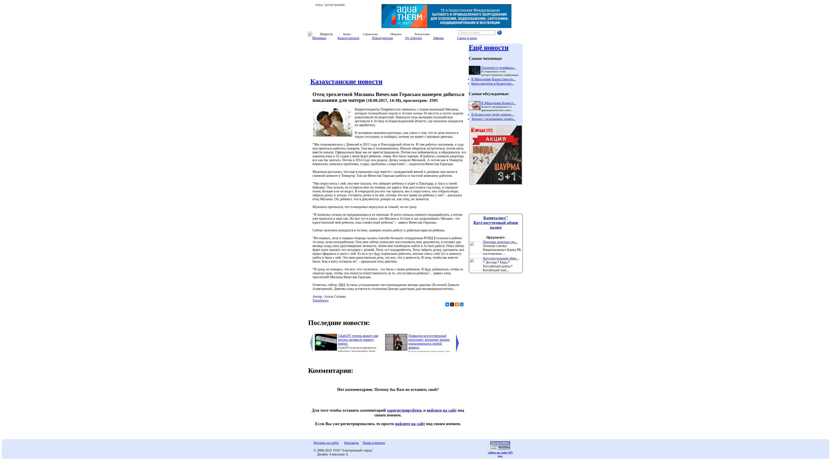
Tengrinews (320, 300)
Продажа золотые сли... (500, 242)
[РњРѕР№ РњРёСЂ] (462, 304)
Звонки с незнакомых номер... (493, 119)
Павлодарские (382, 38)
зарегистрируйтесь (404, 410)
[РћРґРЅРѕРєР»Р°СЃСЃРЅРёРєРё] (457, 304)
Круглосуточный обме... (501, 258)
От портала (413, 38)
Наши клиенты (374, 443)
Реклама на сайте (326, 443)
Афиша (438, 38)
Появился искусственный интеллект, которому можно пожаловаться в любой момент (429, 341)
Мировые (319, 38)
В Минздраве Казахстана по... (493, 79)
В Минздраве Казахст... (498, 103)
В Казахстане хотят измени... (492, 114)
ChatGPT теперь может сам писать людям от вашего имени (358, 339)
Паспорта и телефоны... (498, 68)
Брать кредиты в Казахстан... (492, 83)
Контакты (351, 443)
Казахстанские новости (346, 81)
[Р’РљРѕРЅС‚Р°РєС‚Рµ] (447, 304)
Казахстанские (348, 38)
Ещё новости (489, 47)
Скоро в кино (467, 38)
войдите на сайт (442, 410)
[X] (452, 304)
